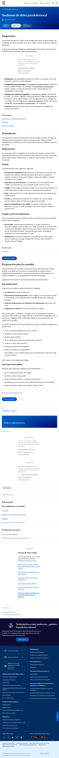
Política (20, 70)
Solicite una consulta (9, 258)
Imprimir (8, 488)
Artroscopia (5, 251)
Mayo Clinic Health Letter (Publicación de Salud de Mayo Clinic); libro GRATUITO (28, 595)
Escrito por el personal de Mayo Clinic (12, 392)
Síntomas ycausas (6, 25)
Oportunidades (27, 70)
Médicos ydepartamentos (27, 25)
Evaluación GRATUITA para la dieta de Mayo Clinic (28, 588)
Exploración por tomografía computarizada (14, 118)
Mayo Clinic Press (32, 560)
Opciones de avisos (24, 73)
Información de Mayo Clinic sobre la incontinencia (28, 579)
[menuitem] (6, 25)
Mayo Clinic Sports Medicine (10, 534)
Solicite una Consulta (9, 19)
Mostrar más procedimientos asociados (13, 522)
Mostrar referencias (7, 495)
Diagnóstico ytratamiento (16, 25)
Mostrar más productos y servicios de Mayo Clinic (15, 538)
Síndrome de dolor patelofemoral (24, 15)
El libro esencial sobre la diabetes (27, 583)
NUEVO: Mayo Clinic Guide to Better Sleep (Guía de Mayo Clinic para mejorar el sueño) (29, 566)
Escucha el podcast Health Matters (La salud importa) (28, 573)
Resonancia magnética (8, 125)
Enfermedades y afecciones (11, 9)
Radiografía (5, 122)
